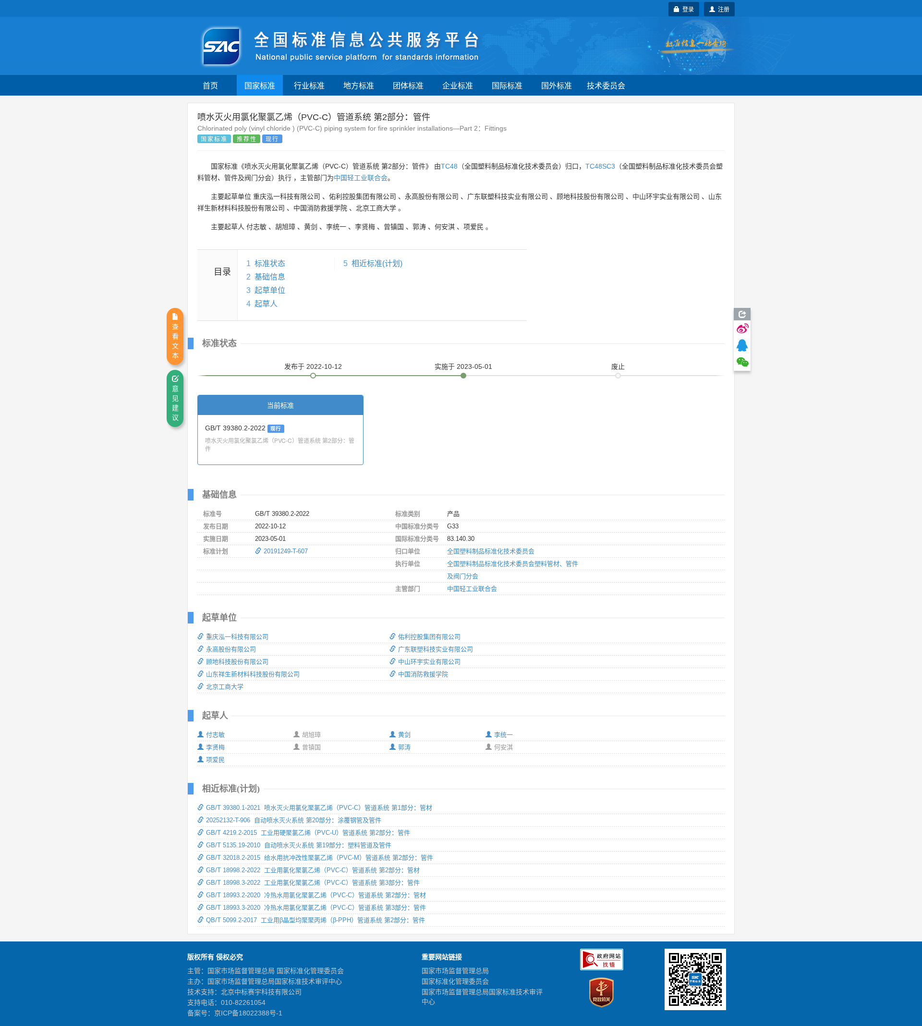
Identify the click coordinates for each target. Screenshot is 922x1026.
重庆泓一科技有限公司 (237, 636)
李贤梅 (215, 747)
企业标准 (457, 85)
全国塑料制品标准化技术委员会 (490, 551)
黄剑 (404, 734)
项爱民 (215, 759)
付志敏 (215, 734)
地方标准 (358, 85)
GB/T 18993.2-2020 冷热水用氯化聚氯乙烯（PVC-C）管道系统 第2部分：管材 (316, 895)
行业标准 (309, 85)
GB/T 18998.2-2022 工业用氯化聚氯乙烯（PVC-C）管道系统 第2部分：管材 (313, 870)
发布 (313, 366)
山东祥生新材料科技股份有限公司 (253, 674)
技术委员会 (606, 85)
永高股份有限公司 (231, 649)
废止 (618, 366)
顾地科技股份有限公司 (237, 661)
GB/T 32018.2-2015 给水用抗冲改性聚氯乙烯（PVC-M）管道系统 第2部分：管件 (319, 857)
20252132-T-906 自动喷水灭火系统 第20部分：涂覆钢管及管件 (293, 820)
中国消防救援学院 (423, 674)
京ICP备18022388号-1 (248, 1013)
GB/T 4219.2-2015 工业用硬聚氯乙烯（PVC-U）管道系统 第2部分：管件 (308, 832)
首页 (210, 85)
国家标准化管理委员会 (455, 981)
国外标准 (556, 85)
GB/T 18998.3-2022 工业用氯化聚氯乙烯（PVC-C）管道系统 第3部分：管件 (313, 882)
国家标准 (259, 85)
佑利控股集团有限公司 (429, 636)
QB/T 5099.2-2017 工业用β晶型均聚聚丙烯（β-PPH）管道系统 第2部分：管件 (315, 920)
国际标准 (507, 85)
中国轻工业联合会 (361, 178)
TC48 (449, 166)
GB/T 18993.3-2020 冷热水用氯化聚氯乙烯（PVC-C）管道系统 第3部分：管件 (316, 907)
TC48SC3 (600, 166)
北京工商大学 (224, 686)
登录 (686, 9)
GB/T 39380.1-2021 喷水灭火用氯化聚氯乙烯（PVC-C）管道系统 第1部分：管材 (319, 807)
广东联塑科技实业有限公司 (435, 649)
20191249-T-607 (286, 551)
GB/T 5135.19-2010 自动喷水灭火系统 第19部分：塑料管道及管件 (298, 845)
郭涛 (404, 747)
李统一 (503, 734)
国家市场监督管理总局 (455, 971)
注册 (722, 9)
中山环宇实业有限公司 (429, 661)
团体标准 (408, 85)
